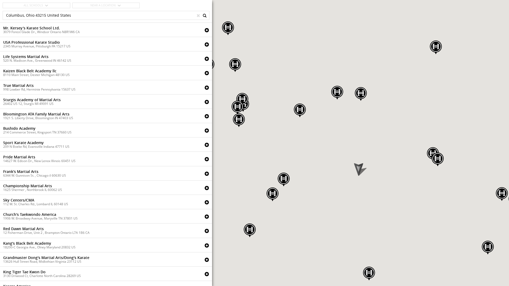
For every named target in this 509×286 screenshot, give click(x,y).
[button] (361, 94)
